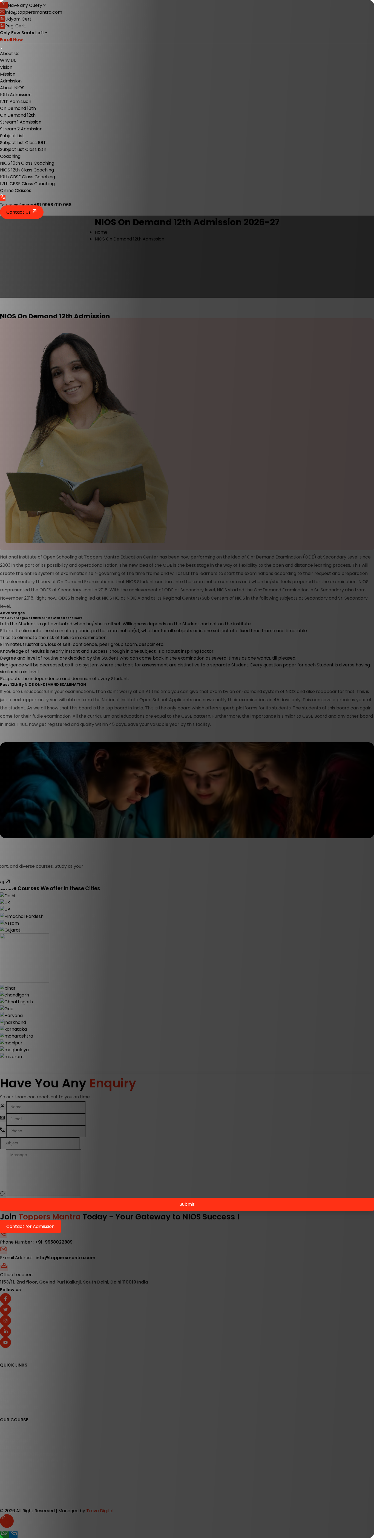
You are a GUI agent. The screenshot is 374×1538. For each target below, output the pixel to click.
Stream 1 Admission (20, 122)
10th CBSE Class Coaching (27, 177)
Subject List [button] (12, 136)
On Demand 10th (18, 108)
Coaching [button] (10, 156)
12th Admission (15, 101)
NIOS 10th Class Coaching (27, 163)
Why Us (8, 60)
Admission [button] (11, 81)
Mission (7, 74)
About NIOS (12, 88)
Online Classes (15, 190)
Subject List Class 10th (23, 142)
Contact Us (19, 212)
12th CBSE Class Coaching (27, 184)
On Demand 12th (18, 115)
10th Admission (15, 94)
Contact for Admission (30, 1226)
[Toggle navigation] (1, 48)
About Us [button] (9, 53)
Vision (6, 67)
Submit (187, 1204)
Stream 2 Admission (21, 129)
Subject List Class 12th (23, 149)
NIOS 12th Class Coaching (27, 170)
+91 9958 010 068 (52, 205)
